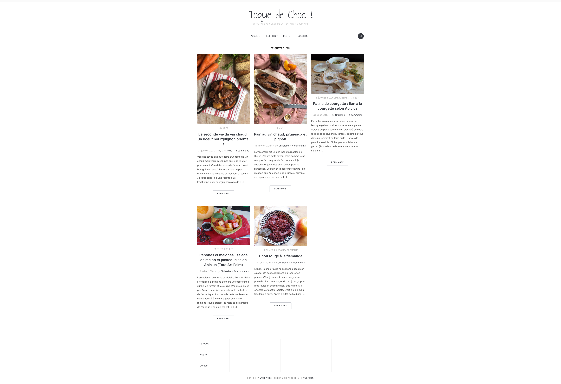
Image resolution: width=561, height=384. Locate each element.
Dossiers (303, 35)
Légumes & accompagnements (334, 97)
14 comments (241, 271)
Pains (280, 128)
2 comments (242, 150)
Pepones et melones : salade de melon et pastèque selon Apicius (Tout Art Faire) (223, 260)
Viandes (223, 128)
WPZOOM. (309, 378)
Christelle (227, 150)
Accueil (255, 35)
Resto (286, 35)
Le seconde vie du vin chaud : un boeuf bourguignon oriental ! (223, 139)
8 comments (298, 262)
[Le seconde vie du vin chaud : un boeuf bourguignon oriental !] (223, 89)
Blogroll (204, 354)
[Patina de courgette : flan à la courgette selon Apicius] (337, 73)
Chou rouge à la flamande (280, 256)
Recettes (270, 35)
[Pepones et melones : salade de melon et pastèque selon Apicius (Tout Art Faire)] (223, 225)
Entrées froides (223, 249)
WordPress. (266, 378)
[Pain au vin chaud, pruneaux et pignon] (280, 89)
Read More (223, 194)
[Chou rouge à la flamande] (280, 225)
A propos (204, 343)
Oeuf (356, 97)
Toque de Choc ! (280, 14)
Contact (204, 365)
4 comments (299, 145)
